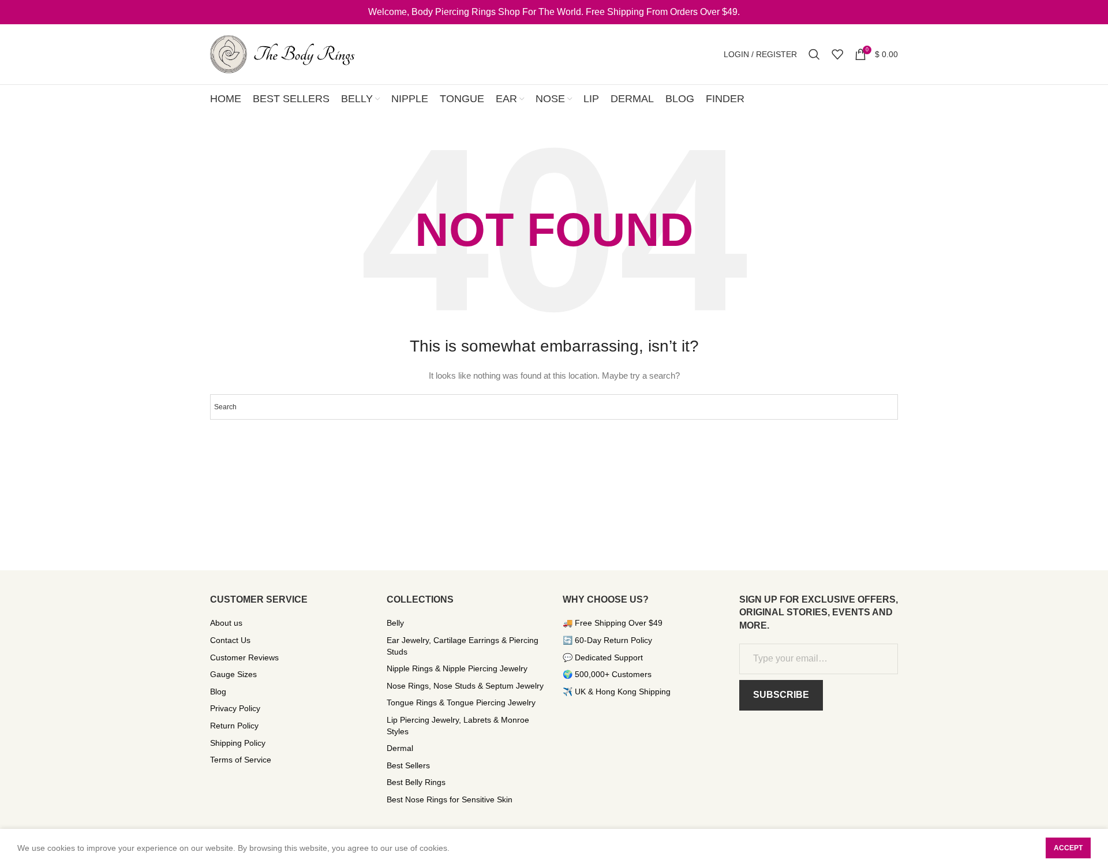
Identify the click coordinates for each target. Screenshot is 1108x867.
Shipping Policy (237, 743)
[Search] (814, 54)
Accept (1068, 848)
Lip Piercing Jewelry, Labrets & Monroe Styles (458, 725)
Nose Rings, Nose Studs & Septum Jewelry (465, 685)
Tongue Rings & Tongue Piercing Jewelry (461, 702)
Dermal (400, 748)
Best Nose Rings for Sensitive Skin (449, 799)
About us (226, 622)
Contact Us (230, 640)
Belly (395, 622)
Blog (218, 691)
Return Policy (234, 725)
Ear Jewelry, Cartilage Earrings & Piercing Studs (462, 646)
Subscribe (781, 695)
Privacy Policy (235, 708)
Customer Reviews (244, 657)
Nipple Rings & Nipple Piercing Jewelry (457, 668)
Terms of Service (240, 759)
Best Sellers (408, 765)
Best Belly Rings (416, 782)
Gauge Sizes (233, 674)
